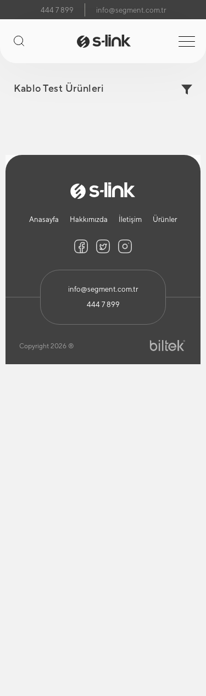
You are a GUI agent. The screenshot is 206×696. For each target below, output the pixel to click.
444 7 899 (57, 10)
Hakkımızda (89, 219)
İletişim (130, 219)
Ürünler (165, 219)
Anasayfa (44, 219)
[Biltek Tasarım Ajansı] (167, 345)
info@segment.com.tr (131, 10)
